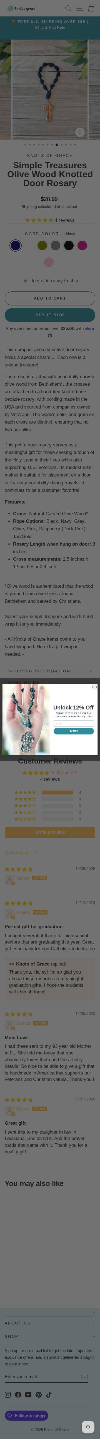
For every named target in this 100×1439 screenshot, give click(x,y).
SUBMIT (73, 731)
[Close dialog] (94, 687)
